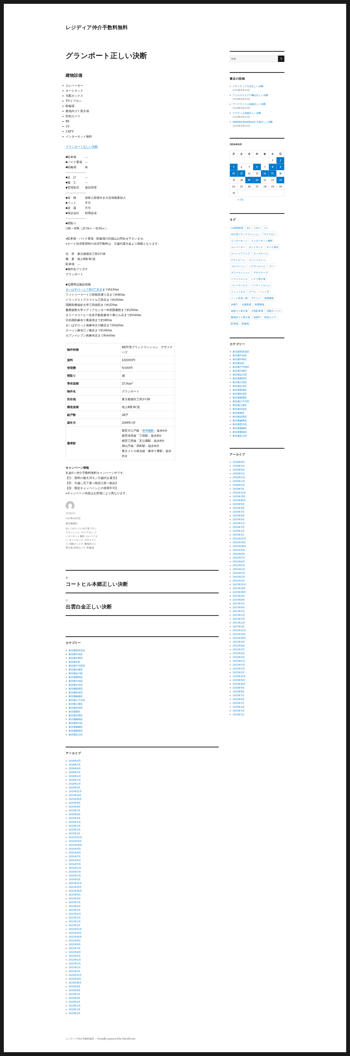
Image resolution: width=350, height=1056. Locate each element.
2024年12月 (75, 837)
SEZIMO (70, 513)
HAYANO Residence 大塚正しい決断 (253, 122)
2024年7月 (75, 856)
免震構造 (269, 298)
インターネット (239, 240)
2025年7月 (74, 810)
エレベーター (238, 247)
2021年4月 (75, 1005)
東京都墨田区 (76, 677)
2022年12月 (75, 929)
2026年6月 (75, 768)
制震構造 (259, 304)
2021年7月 (74, 994)
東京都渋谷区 (76, 707)
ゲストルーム (238, 259)
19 (249, 180)
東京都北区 (74, 661)
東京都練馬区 (76, 719)
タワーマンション (240, 272)
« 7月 (241, 199)
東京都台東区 (76, 669)
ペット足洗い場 (239, 298)
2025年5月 (74, 818)
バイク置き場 (258, 278)
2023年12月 (75, 883)
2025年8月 (75, 806)
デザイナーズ (261, 272)
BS (67, 528)
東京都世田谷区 (77, 650)
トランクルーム (239, 278)
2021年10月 (75, 982)
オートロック (76, 539)
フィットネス (238, 291)
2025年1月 (74, 833)
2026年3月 (75, 779)
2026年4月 (75, 776)
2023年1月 (74, 925)
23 (280, 180)
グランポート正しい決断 (82, 146)
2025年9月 (75, 802)
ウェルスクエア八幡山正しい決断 (250, 95)
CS (79, 528)
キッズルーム (261, 253)
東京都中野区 (76, 658)
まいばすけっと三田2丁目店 (84, 289)
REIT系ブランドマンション (245, 234)
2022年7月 (75, 948)
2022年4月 (75, 959)
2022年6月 (75, 952)
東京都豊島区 (76, 730)
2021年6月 (74, 998)
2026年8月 (75, 760)
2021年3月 (74, 1009)
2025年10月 (75, 799)
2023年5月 (75, 910)
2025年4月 (75, 822)
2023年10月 (75, 890)
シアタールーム (257, 266)
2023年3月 (75, 917)
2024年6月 (75, 860)
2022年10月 (75, 936)
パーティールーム (260, 285)
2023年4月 (75, 913)
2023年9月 (75, 894)
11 (241, 173)
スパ (271, 266)
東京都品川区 (76, 673)
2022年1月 (74, 971)
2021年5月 (74, 1001)
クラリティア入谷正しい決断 (248, 86)
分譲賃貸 (246, 304)
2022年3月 (75, 963)
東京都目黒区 (76, 715)
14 (265, 173)
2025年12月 (75, 791)
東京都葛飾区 (76, 726)
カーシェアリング (240, 253)
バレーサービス (239, 285)
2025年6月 (75, 814)
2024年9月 (75, 848)
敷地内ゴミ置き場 (240, 317)
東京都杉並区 (76, 692)
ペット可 (264, 291)
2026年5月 (75, 772)
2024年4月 (75, 867)
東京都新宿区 (76, 688)
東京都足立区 (76, 734)
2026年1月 (74, 787)
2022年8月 (75, 944)
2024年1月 (75, 879)
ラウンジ (256, 298)
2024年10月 (75, 845)
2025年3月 (75, 825)
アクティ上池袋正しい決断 (247, 113)
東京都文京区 (76, 684)
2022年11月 (75, 932)
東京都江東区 (76, 704)
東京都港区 (71, 523)
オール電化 (273, 247)
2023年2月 (75, 921)
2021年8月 (74, 990)
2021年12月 (75, 975)
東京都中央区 (76, 654)
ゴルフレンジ (238, 266)
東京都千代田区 (77, 665)
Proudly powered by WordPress (116, 1038)
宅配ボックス (76, 543)
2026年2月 (75, 783)
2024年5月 (75, 864)
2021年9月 (74, 986)
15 (272, 173)
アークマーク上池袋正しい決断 (249, 104)
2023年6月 (75, 906)
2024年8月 (75, 852)
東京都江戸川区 (77, 700)
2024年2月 (75, 875)
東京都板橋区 (76, 696)
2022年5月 (75, 955)
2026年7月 (75, 764)
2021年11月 (75, 978)
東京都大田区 (76, 681)
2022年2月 (75, 967)
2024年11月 (75, 841)
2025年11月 (75, 795)
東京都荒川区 (76, 723)
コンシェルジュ (257, 259)
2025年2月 (75, 829)
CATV (73, 528)
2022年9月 (75, 940)
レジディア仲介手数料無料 (97, 27)
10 (233, 173)
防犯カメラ (80, 547)
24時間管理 (237, 227)
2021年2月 (74, 1013)
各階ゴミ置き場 (239, 310)
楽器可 (257, 317)
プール (252, 291)
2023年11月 (75, 887)
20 (256, 180)
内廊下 (234, 304)
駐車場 (234, 323)
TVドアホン (87, 532)
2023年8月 (75, 898)
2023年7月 (75, 902)
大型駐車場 (257, 310)
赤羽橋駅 (148, 430)
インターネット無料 (262, 240)
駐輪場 (90, 547)
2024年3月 (75, 871)
